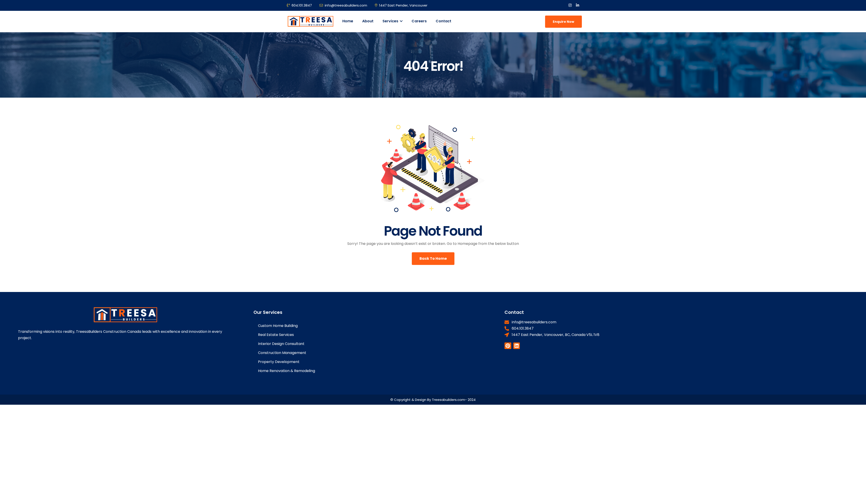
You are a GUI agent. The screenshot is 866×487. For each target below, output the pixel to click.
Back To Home (433, 258)
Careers (419, 21)
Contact (443, 21)
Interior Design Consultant (281, 343)
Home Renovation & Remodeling (286, 370)
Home (347, 21)
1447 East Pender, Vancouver (403, 5)
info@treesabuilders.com (346, 5)
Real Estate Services (276, 334)
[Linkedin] (516, 345)
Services (390, 21)
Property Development (278, 361)
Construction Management (282, 352)
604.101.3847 (302, 5)
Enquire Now (563, 21)
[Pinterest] (507, 345)
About (367, 21)
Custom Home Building (278, 325)
